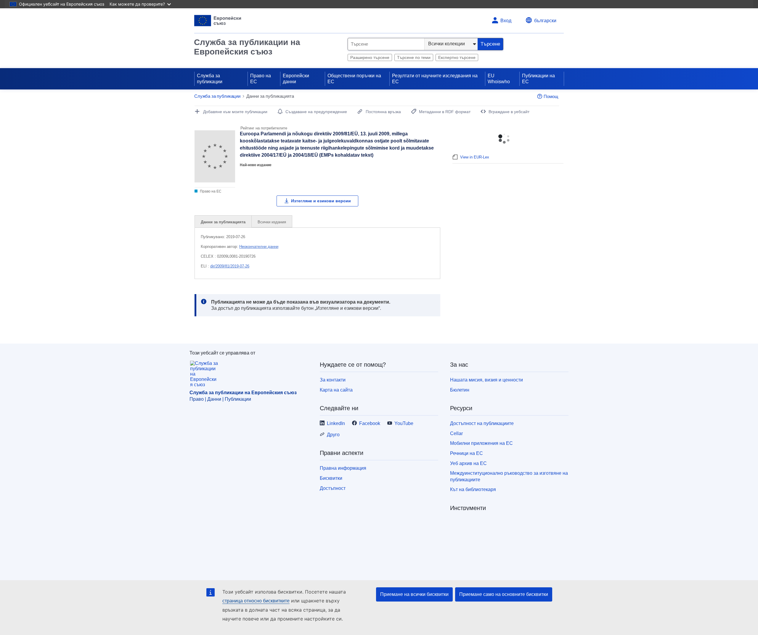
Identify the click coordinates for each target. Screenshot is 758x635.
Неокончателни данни (258, 246)
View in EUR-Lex (474, 157)
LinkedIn (336, 423)
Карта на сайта (336, 389)
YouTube (403, 423)
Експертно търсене (457, 57)
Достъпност (333, 488)
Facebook (369, 423)
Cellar (456, 433)
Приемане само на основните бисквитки (503, 594)
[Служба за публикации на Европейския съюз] (217, 20)
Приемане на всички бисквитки (414, 594)
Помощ (551, 96)
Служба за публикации (209, 78)
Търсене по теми (414, 57)
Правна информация (343, 468)
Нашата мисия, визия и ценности (486, 379)
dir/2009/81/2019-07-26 (229, 266)
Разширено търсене (369, 57)
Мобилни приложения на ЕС (481, 443)
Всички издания (272, 222)
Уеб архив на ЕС (468, 463)
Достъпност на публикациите (482, 423)
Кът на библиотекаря (473, 489)
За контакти (333, 379)
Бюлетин (459, 389)
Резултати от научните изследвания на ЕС (435, 78)
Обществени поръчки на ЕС (354, 78)
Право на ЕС (260, 78)
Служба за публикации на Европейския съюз (247, 47)
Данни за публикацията (223, 222)
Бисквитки (331, 478)
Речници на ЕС (466, 453)
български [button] (545, 20)
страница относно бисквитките (256, 600)
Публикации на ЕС (538, 78)
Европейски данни (296, 78)
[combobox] (386, 44)
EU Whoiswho (499, 78)
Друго (333, 434)
